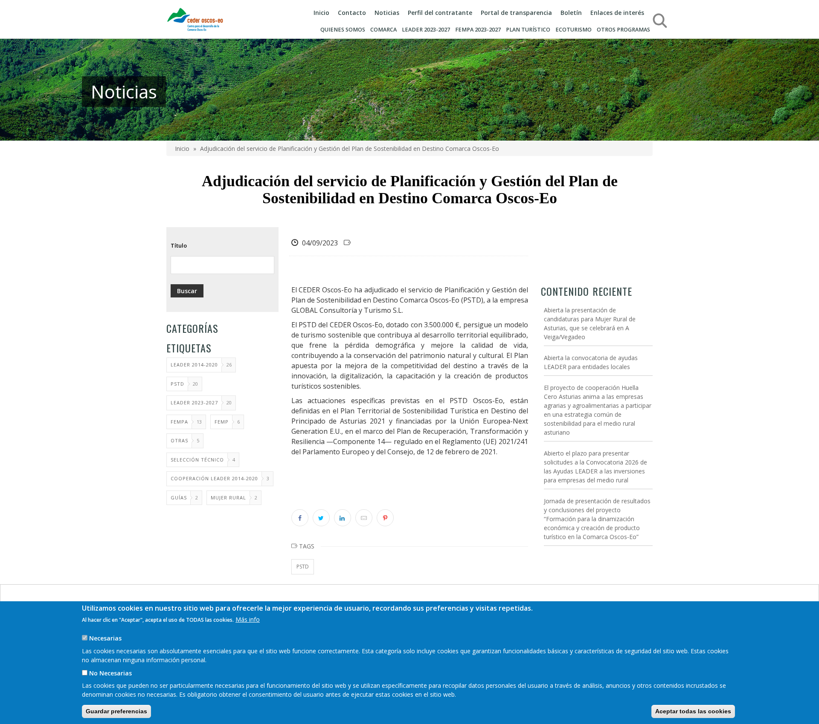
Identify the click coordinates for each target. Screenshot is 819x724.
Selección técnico (197, 459)
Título (179, 245)
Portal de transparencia (516, 13)
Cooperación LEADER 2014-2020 (214, 478)
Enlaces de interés (617, 13)
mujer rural (228, 497)
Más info (247, 619)
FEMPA (179, 421)
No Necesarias (110, 673)
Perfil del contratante (440, 13)
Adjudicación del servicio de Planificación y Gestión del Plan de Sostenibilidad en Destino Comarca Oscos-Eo (349, 148)
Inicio (321, 13)
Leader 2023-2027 (194, 402)
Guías (179, 497)
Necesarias (105, 638)
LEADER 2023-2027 (426, 29)
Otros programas (623, 29)
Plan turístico (528, 29)
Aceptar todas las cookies (693, 711)
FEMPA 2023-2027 (478, 29)
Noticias (387, 13)
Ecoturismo (573, 29)
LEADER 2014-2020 (194, 364)
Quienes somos (342, 29)
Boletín (571, 13)
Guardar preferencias (116, 711)
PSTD (177, 384)
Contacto (352, 13)
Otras (179, 440)
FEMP (222, 421)
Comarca (383, 29)
